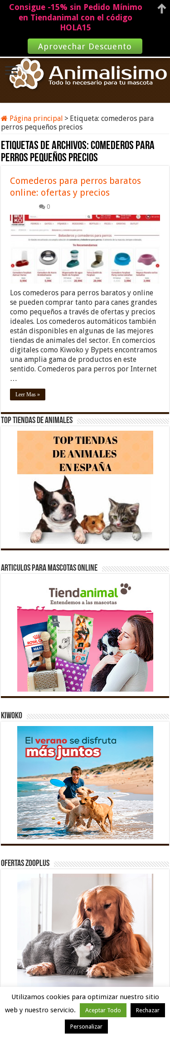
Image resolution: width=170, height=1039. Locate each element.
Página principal (35, 118)
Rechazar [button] (148, 1010)
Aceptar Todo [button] (103, 1010)
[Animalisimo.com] (85, 74)
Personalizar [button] (86, 1026)
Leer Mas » (27, 394)
